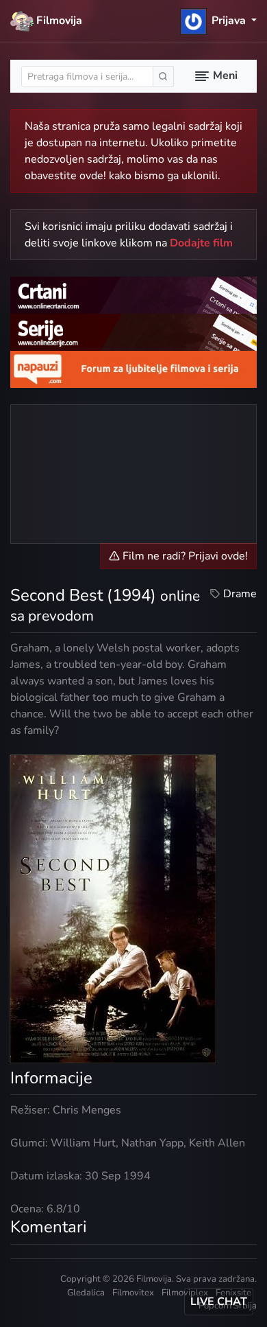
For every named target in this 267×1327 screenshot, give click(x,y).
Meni (224, 75)
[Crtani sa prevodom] (133, 294)
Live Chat (218, 1301)
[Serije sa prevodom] (133, 331)
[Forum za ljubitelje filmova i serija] (133, 368)
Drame (240, 593)
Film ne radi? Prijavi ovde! (184, 556)
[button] (219, 20)
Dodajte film (201, 243)
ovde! (92, 175)
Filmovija (58, 20)
